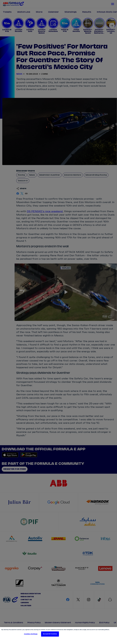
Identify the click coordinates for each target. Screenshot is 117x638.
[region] (58, 632)
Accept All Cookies (50, 633)
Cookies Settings (31, 633)
